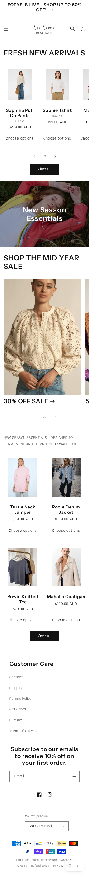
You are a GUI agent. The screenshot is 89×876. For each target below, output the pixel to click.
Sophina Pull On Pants (20, 113)
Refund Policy (20, 698)
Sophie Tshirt (57, 110)
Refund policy (40, 865)
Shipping (16, 688)
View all (44, 169)
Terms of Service (23, 731)
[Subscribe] (74, 776)
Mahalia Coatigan (66, 596)
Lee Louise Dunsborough (41, 860)
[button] (6, 28)
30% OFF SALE (26, 401)
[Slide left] (34, 156)
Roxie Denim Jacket (66, 510)
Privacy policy (62, 865)
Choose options (20, 139)
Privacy (15, 720)
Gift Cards (17, 709)
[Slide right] (55, 156)
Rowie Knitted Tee (22, 599)
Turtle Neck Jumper (22, 510)
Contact (16, 677)
